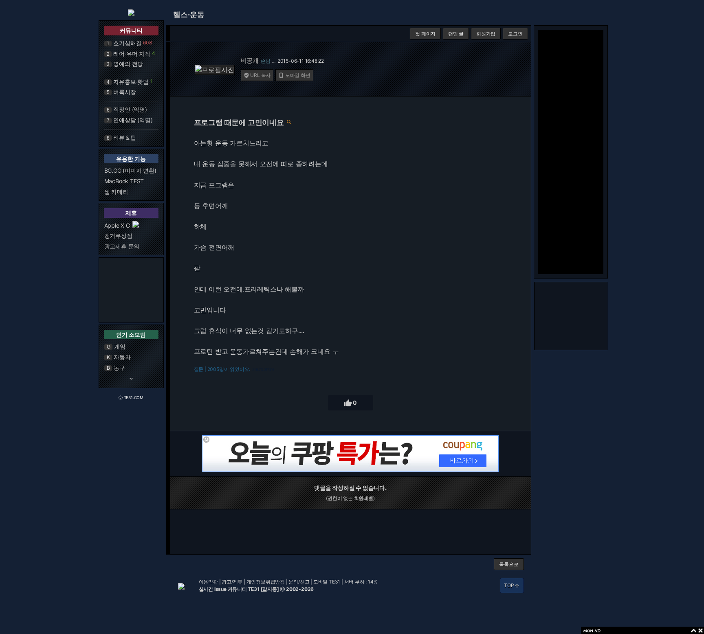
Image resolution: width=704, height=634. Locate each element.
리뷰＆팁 (124, 137)
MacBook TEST (124, 181)
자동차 (122, 356)
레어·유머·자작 (131, 53)
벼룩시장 (124, 91)
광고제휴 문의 (122, 246)
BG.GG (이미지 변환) (130, 170)
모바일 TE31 (326, 582)
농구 (119, 367)
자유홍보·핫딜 (131, 81)
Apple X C (117, 225)
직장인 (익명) (130, 109)
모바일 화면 (294, 75)
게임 (119, 346)
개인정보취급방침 (265, 582)
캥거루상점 (118, 235)
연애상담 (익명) (132, 119)
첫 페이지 (425, 34)
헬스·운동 (189, 14)
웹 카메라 (116, 191)
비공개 (250, 60)
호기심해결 (127, 42)
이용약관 (208, 582)
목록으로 (508, 564)
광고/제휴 (232, 582)
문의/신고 (298, 582)
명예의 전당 (128, 63)
